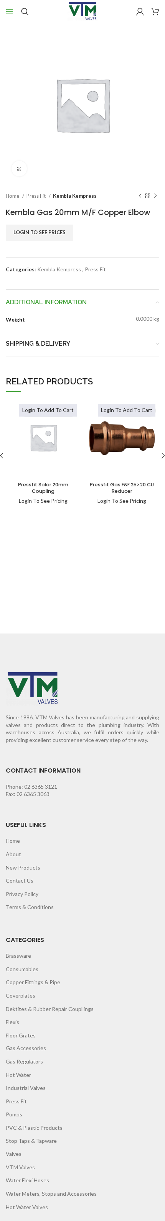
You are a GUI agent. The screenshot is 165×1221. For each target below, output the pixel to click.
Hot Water (18, 1075)
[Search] (25, 11)
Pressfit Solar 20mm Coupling (43, 488)
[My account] (140, 11)
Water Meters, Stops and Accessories (51, 1193)
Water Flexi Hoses (27, 1180)
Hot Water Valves (27, 1207)
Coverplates (20, 995)
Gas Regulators (24, 1061)
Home (13, 196)
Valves (13, 1153)
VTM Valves (20, 1167)
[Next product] (155, 196)
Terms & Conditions (30, 907)
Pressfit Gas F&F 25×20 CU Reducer (122, 488)
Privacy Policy (22, 894)
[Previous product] (140, 196)
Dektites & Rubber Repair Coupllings (50, 1009)
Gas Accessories (26, 1048)
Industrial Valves (26, 1088)
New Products (23, 867)
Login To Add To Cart (48, 410)
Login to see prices (39, 232)
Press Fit (36, 196)
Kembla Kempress (75, 196)
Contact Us (19, 880)
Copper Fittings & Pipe (33, 982)
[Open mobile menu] (9, 11)
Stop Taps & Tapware (31, 1140)
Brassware (18, 955)
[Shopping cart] (155, 11)
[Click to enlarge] (19, 168)
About (13, 854)
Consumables (22, 969)
